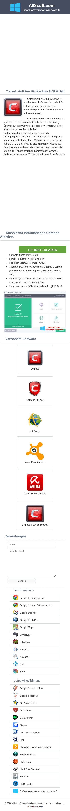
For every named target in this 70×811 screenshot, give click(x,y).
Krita (22, 671)
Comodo (35, 368)
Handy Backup (27, 754)
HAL (22, 740)
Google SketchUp (29, 695)
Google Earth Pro (29, 620)
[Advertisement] (35, 51)
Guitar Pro (25, 710)
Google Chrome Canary (32, 598)
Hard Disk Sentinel (29, 769)
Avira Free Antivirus (35, 493)
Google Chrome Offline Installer (36, 605)
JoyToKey (25, 634)
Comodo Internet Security (35, 524)
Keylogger (25, 657)
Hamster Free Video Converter (36, 747)
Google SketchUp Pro (31, 688)
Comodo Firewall (35, 400)
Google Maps (27, 627)
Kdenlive (24, 649)
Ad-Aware (35, 431)
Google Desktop (28, 612)
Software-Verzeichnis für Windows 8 (38, 791)
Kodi (22, 664)
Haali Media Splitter (30, 732)
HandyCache (26, 762)
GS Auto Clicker (28, 703)
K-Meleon (25, 642)
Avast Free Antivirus (35, 462)
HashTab (24, 776)
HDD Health (26, 784)
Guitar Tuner (26, 718)
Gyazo (23, 725)
